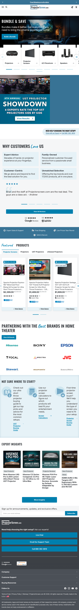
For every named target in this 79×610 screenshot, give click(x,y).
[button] (3, 7)
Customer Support (9, 577)
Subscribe (71, 513)
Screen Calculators (43, 417)
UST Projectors (38, 252)
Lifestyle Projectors (55, 252)
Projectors (25, 252)
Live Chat (39, 535)
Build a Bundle (10, 37)
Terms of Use (6, 594)
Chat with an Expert (52, 133)
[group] (12, 55)
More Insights (39, 500)
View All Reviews (39, 211)
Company (5, 572)
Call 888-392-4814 (68, 133)
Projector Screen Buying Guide (70, 421)
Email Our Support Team (39, 542)
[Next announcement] (76, 2)
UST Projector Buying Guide (16, 427)
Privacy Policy (16, 594)
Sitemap (25, 594)
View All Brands (8, 337)
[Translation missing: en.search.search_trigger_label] (6, 7)
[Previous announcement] (3, 2)
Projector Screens (10, 252)
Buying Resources (9, 583)
